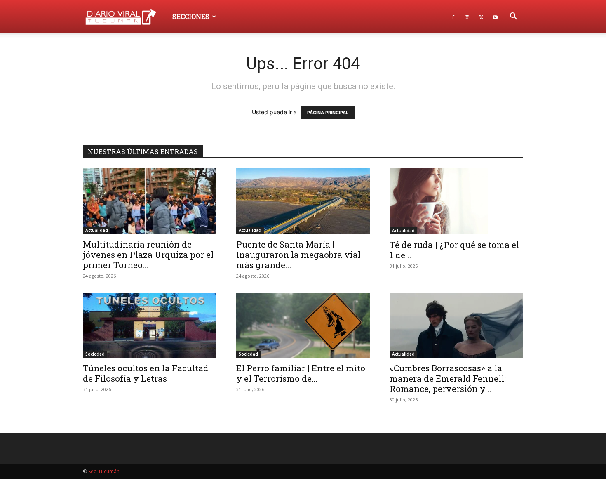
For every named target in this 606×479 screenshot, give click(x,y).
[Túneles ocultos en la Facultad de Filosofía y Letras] (149, 325)
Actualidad (96, 230)
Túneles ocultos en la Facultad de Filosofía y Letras (146, 373)
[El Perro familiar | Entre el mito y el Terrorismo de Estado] (303, 325)
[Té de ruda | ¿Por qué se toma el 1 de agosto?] (456, 201)
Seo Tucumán (104, 471)
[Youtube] (495, 16)
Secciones (190, 16)
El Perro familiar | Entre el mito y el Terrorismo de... (300, 373)
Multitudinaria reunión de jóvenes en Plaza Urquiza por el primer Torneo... (148, 254)
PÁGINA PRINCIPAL (327, 113)
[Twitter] (481, 16)
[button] (513, 17)
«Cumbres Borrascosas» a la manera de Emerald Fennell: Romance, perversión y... (448, 378)
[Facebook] (453, 16)
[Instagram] (467, 16)
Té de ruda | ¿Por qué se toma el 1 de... (454, 250)
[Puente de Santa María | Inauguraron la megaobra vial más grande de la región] (303, 201)
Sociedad (95, 354)
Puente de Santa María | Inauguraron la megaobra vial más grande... (298, 254)
